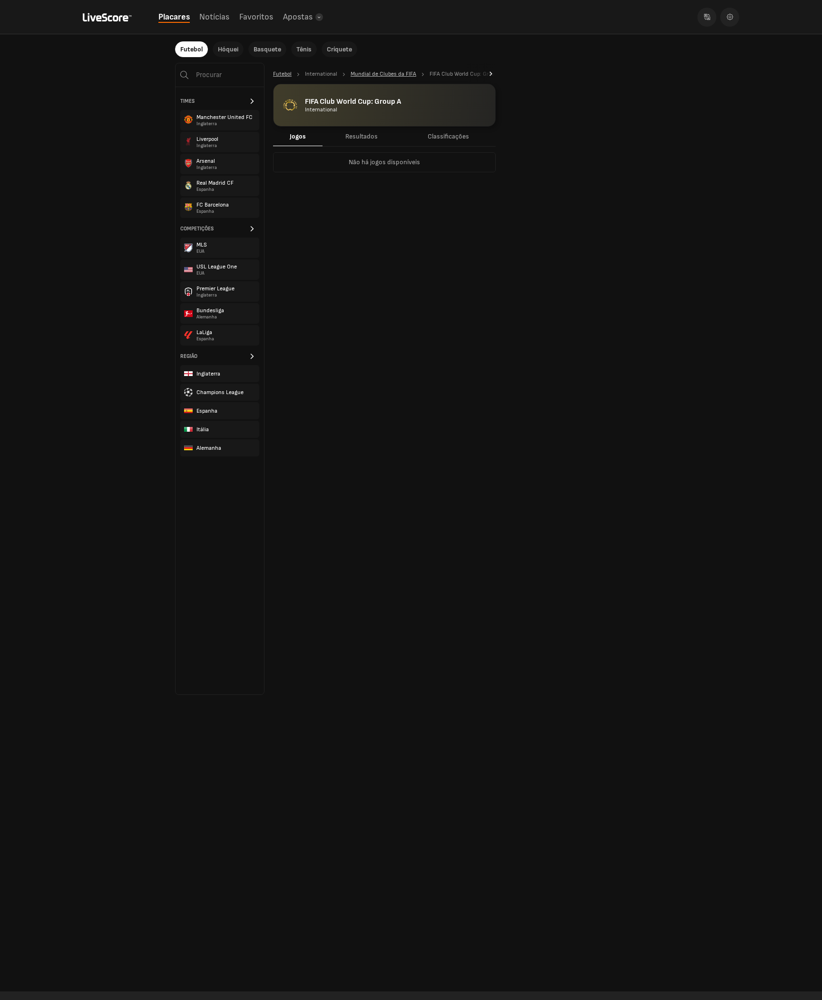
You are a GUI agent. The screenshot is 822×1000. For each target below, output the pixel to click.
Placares (174, 17)
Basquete (267, 49)
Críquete (339, 49)
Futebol (191, 49)
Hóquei (228, 49)
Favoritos (256, 17)
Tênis (304, 49)
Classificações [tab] (448, 136)
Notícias (214, 17)
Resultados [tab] (361, 136)
